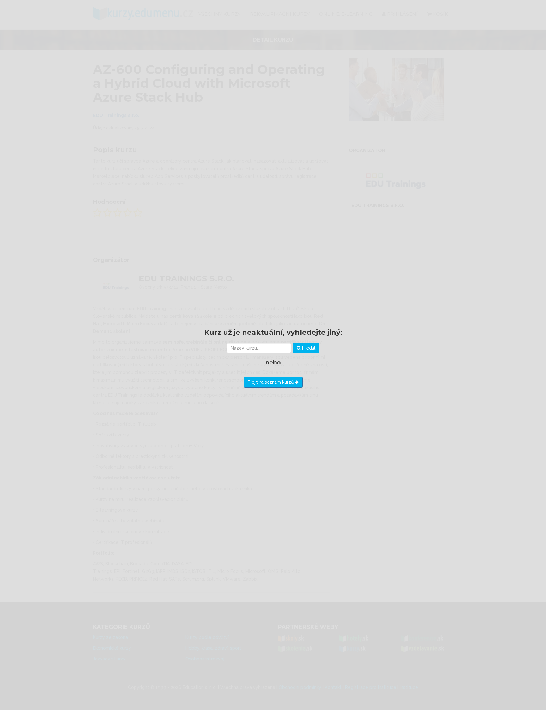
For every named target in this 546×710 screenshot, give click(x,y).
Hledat (308, 348)
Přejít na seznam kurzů (271, 382)
